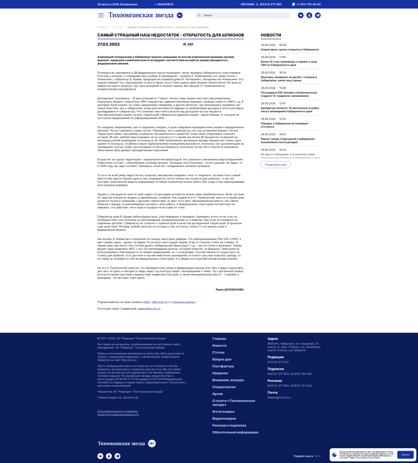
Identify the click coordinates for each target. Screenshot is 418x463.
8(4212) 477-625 (278, 362)
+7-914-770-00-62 (308, 4)
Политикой (374, 457)
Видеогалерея (224, 418)
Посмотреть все (275, 164)
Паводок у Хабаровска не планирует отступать (285, 125)
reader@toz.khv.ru (149, 308)
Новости (219, 345)
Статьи (117, 27)
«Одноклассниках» (183, 302)
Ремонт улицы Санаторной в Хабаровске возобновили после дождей (288, 140)
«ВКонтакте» (159, 302)
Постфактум (223, 366)
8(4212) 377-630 (301, 385)
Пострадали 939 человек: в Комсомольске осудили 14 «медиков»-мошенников (289, 94)
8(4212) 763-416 (301, 373)
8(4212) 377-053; (278, 373)
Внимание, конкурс (228, 380)
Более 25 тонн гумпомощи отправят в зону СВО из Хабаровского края (289, 63)
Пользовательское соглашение (117, 411)
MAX (147, 302)
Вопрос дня (221, 359)
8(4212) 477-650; (278, 385)
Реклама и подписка (229, 425)
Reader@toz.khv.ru (279, 397)
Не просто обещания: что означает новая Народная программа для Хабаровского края (290, 156)
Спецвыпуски (224, 387)
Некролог (220, 373)
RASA (317, 456)
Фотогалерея (223, 412)
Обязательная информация (235, 432)
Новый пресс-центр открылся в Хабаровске (290, 49)
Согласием (361, 457)
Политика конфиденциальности (118, 414)
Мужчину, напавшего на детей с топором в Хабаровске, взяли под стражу (289, 78)
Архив (217, 394)
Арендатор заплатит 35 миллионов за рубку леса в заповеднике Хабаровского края (290, 109)
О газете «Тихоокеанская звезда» (233, 403)
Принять (406, 454)
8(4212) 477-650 (271, 4)
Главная (102, 27)
